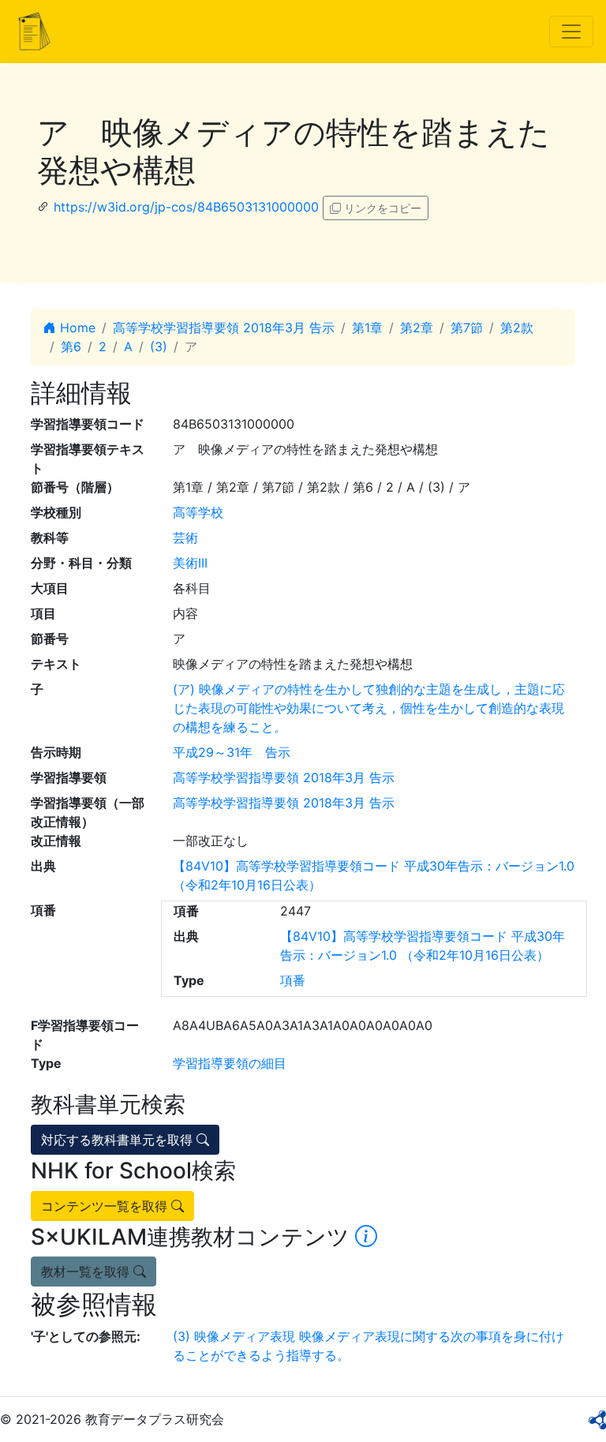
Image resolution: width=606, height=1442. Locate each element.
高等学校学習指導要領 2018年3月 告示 (224, 327)
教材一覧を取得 (87, 1271)
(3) (158, 346)
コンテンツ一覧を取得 (106, 1206)
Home (75, 327)
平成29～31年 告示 (231, 752)
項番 (292, 980)
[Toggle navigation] (571, 31)
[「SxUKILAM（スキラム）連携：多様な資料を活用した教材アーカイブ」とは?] (366, 1236)
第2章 (416, 327)
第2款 (516, 327)
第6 (71, 346)
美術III (190, 563)
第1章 (367, 327)
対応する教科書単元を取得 (118, 1140)
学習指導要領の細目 (229, 1063)
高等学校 (198, 512)
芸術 (185, 537)
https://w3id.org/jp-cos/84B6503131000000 (186, 207)
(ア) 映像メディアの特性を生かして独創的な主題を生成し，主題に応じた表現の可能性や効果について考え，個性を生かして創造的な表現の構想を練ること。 (369, 708)
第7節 (467, 327)
